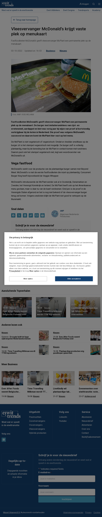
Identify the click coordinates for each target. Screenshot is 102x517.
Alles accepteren (74, 279)
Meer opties (28, 279)
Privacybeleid (14, 271)
